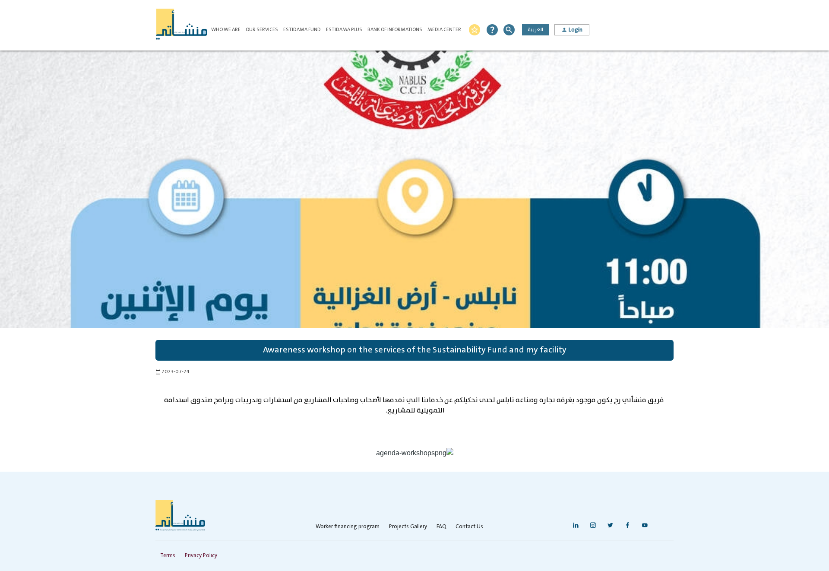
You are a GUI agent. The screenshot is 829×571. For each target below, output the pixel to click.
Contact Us (469, 526)
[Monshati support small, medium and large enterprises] (181, 25)
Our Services (262, 29)
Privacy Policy (201, 555)
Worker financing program (348, 526)
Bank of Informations (394, 29)
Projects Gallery (408, 526)
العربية (535, 29)
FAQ (441, 526)
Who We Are (225, 29)
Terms (167, 555)
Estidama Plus (344, 29)
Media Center (444, 29)
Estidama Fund (302, 29)
